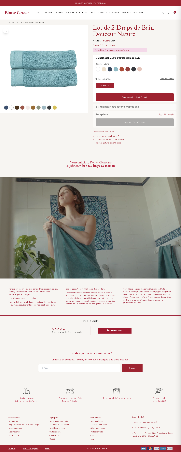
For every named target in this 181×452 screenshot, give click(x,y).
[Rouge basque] (127, 69)
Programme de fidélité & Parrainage (23, 425)
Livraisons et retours (98, 425)
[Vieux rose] (139, 69)
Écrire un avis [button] (114, 330)
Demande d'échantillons (59, 425)
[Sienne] (121, 69)
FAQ (92, 439)
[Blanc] (98, 69)
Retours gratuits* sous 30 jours (108, 143)
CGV (92, 435)
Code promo (54, 435)
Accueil (11, 22)
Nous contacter (96, 421)
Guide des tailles (167, 79)
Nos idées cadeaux (57, 428)
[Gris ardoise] (133, 69)
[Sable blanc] (104, 69)
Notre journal (14, 435)
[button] (174, 13)
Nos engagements (16, 428)
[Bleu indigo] (109, 69)
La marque (13, 421)
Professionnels (96, 432)
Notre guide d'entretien (59, 421)
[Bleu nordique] (115, 69)
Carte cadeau (55, 432)
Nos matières (14, 432)
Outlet (52, 439)
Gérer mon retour (97, 428)
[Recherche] (163, 13)
